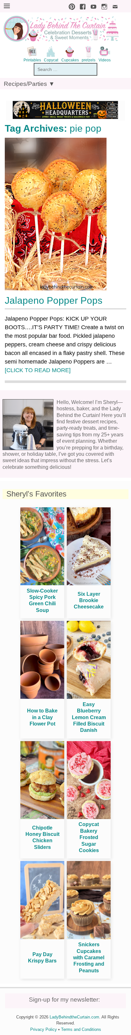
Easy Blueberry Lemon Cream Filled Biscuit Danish (89, 717)
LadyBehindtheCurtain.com (74, 1017)
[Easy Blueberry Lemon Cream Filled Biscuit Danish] (89, 697)
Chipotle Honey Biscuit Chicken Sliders (42, 837)
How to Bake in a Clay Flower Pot (42, 717)
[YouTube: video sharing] (92, 6)
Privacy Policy (43, 1029)
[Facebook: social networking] (81, 6)
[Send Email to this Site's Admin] (113, 6)
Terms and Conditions (81, 1029)
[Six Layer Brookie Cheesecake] (89, 583)
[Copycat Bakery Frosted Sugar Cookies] (89, 817)
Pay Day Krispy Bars (42, 957)
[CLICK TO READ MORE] (38, 370)
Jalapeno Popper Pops (53, 300)
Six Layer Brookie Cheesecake (89, 600)
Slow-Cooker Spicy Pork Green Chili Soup (42, 600)
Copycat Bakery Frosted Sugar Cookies (89, 837)
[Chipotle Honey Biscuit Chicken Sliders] (42, 817)
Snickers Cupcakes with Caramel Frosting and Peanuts (88, 957)
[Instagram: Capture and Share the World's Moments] (102, 6)
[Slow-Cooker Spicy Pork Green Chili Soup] (42, 583)
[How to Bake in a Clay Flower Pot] (42, 697)
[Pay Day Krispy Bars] (42, 937)
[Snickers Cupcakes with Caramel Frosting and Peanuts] (89, 937)
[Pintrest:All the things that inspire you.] (70, 6)
